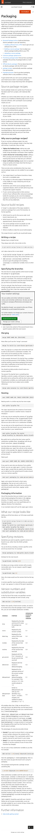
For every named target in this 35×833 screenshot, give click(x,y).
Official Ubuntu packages (10, 64)
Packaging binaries (8, 72)
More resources (27, 2)
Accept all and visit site (9, 318)
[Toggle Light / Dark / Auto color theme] (31, 7)
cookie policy (15, 314)
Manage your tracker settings (17, 832)
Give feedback (25, 11)
